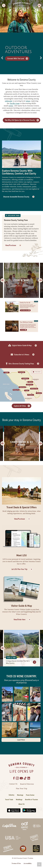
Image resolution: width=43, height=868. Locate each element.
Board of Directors (27, 784)
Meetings (20, 795)
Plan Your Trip (21, 788)
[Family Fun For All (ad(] (21, 306)
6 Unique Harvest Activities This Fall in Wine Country (18, 662)
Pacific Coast (15, 103)
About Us (21, 804)
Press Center (30, 795)
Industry (11, 795)
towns (10, 106)
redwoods (8, 101)
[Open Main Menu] (39, 5)
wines (28, 101)
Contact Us (13, 784)
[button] (39, 864)
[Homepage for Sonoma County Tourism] (21, 5)
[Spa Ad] (21, 326)
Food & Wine (22, 280)
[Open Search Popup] (3, 5)
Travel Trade (9, 800)
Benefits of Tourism (31, 800)
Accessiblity (28, 863)
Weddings (19, 800)
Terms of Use (16, 863)
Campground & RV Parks (21, 443)
